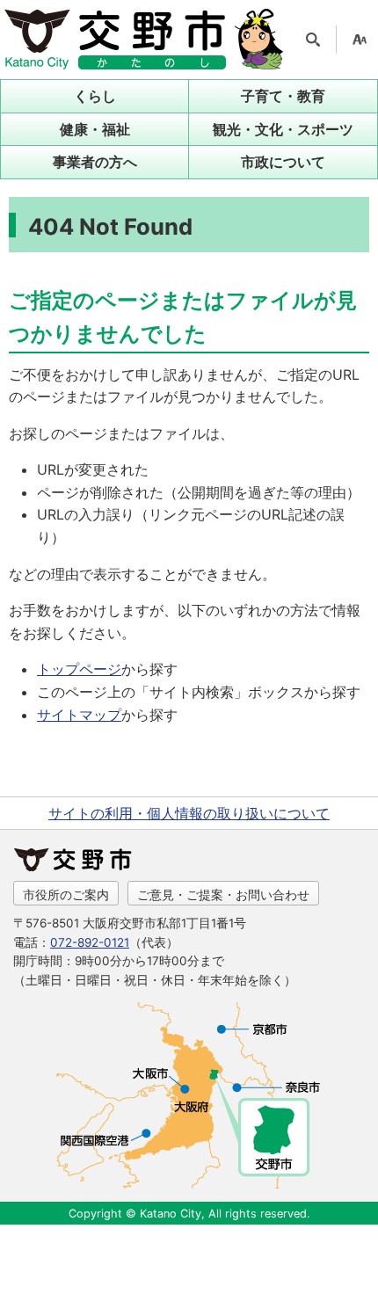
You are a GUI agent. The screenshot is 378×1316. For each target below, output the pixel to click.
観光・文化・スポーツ (283, 129)
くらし (95, 96)
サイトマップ (79, 714)
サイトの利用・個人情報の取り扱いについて (189, 813)
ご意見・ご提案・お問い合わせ (223, 894)
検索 (313, 39)
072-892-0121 (89, 942)
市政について (283, 162)
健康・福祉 (95, 129)
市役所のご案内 (66, 894)
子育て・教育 (283, 96)
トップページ (79, 669)
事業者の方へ (95, 162)
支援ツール (359, 39)
